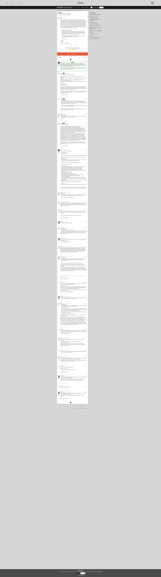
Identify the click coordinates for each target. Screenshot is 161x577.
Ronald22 (61, 296)
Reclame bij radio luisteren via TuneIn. (95, 14)
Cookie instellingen (80, 408)
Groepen (82, 7)
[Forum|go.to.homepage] (64, 7)
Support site (86, 7)
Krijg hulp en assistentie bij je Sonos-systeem (67, 10)
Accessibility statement (87, 408)
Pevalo (61, 17)
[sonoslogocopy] (80, 3)
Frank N (61, 256)
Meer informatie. (99, 571)
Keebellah (61, 282)
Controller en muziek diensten (78, 10)
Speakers (91, 21)
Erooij (61, 246)
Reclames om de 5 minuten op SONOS (95, 30)
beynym (61, 114)
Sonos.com (90, 7)
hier (74, 215)
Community (58, 10)
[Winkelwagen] (152, 3)
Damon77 (61, 62)
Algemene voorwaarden (74, 408)
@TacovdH (61, 247)
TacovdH (61, 227)
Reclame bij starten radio (93, 16)
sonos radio (91, 33)
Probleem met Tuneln (93, 22)
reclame (62, 41)
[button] (96, 7)
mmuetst (61, 201)
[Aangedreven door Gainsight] (80, 406)
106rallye (61, 221)
